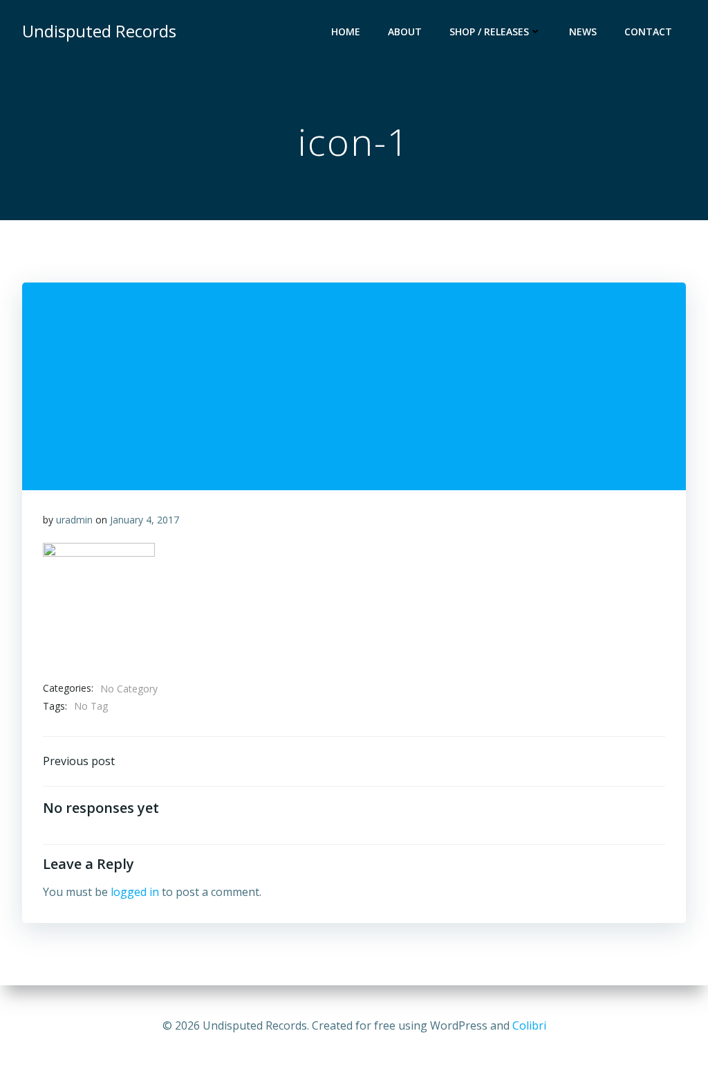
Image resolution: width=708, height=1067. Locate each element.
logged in (135, 891)
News (583, 31)
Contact (648, 31)
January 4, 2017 (144, 519)
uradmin (74, 519)
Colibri (529, 1025)
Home (345, 31)
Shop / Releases (489, 31)
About (405, 31)
